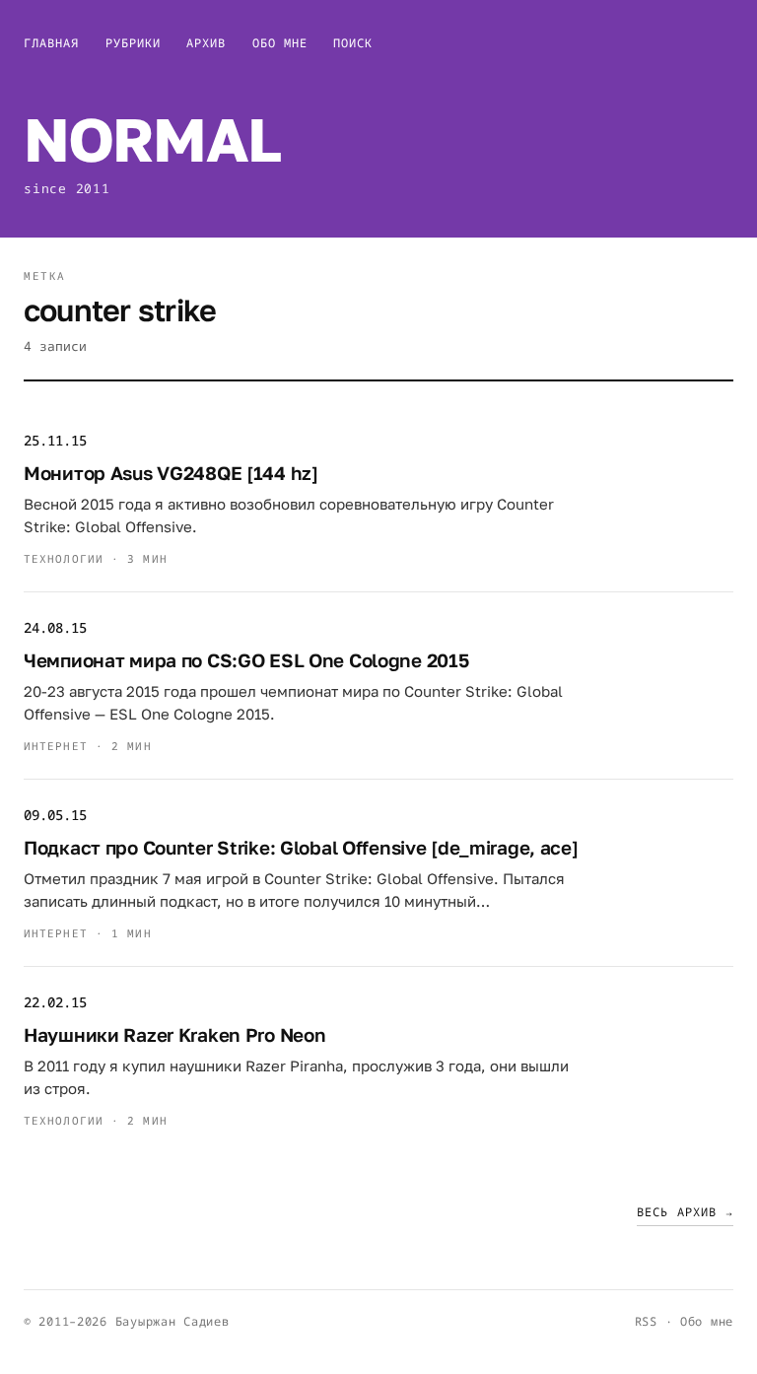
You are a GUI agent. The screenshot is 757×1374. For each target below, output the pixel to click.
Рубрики (133, 42)
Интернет (56, 745)
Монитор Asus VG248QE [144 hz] (171, 472)
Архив (206, 42)
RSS (646, 1321)
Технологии (63, 558)
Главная (52, 42)
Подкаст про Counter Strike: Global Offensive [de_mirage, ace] (301, 847)
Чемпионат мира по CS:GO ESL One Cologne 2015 (246, 660)
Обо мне (280, 42)
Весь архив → (685, 1211)
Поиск (353, 42)
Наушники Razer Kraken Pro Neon (174, 1034)
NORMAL (152, 139)
